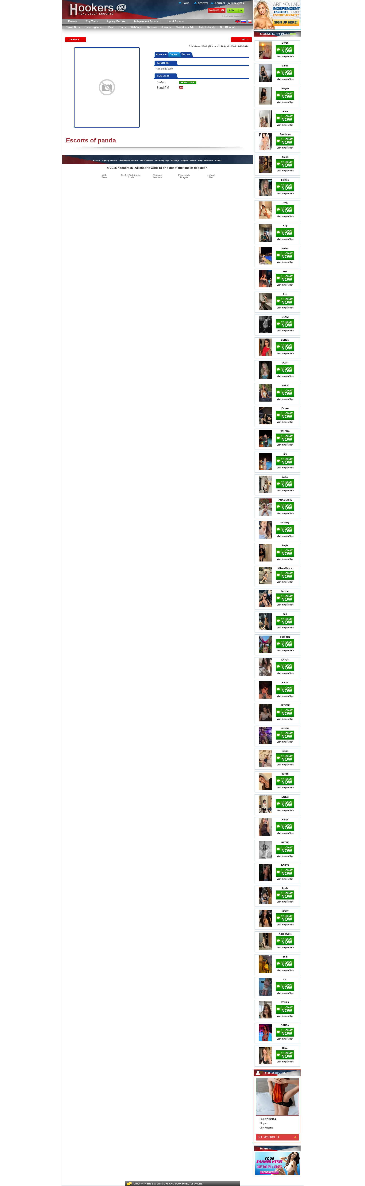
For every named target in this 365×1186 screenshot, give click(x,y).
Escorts (166, 27)
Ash (104, 175)
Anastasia (285, 134)
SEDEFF (285, 705)
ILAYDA (285, 659)
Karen (285, 682)
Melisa (285, 248)
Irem (285, 956)
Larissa (285, 591)
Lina (285, 454)
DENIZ (285, 317)
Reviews (152, 27)
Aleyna (285, 88)
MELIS (285, 385)
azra (285, 271)
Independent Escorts (146, 21)
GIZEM (285, 796)
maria (285, 751)
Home (186, 3)
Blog (200, 160)
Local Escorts (175, 21)
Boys (111, 27)
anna (285, 111)
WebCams (136, 27)
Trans (122, 27)
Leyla (285, 545)
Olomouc (157, 175)
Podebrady (184, 175)
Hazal (285, 1048)
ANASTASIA (285, 499)
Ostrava (157, 177)
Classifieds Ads (185, 27)
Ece (285, 294)
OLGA (285, 362)
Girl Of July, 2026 (276, 1073)
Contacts (214, 10)
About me (161, 54)
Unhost (211, 175)
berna (285, 774)
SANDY (285, 1025)
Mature (193, 160)
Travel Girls (73, 27)
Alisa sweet (285, 934)
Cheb (131, 177)
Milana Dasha (285, 568)
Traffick (218, 160)
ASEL (285, 477)
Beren (285, 43)
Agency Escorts (109, 160)
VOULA (285, 1002)
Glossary (208, 160)
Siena (285, 157)
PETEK (285, 842)
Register (202, 3)
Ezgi (285, 225)
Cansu (285, 408)
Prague (184, 177)
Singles (184, 160)
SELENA (285, 431)
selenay (285, 522)
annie (285, 65)
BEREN (285, 340)
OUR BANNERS (236, 3)
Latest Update (207, 27)
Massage (175, 160)
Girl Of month (228, 27)
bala (285, 614)
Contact (174, 54)
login (231, 10)
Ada (285, 979)
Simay (285, 911)
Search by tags (162, 160)
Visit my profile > (285, 56)
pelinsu (285, 180)
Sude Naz (285, 637)
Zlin (211, 177)
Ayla (285, 202)
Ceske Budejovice (131, 175)
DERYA (285, 865)
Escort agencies (94, 27)
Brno (104, 177)
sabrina (285, 728)
